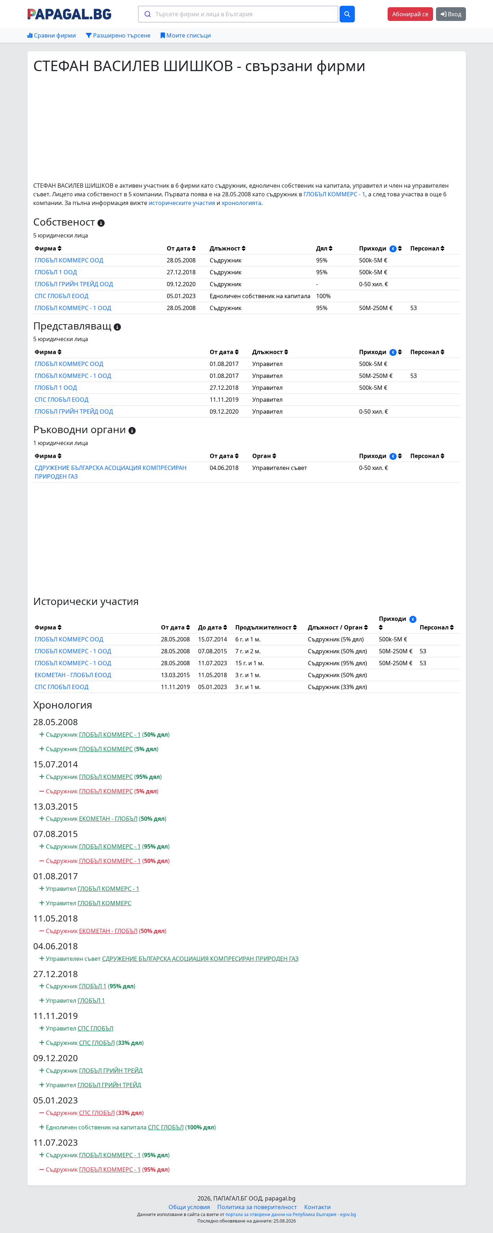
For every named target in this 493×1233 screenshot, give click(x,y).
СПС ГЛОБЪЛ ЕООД (61, 296)
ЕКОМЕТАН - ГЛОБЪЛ (108, 819)
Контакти (317, 1207)
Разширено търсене (121, 35)
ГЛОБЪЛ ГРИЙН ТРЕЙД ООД (74, 284)
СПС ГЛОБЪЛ (95, 1028)
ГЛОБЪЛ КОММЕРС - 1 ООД (73, 308)
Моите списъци (188, 35)
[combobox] (238, 14)
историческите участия (182, 203)
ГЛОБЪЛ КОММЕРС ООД (69, 260)
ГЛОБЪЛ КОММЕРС (106, 749)
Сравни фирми (54, 35)
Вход (453, 14)
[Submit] (147, 14)
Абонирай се (410, 14)
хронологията (241, 203)
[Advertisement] (246, 127)
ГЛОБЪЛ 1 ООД (56, 272)
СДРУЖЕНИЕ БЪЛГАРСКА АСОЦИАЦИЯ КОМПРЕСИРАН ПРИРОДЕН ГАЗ (200, 959)
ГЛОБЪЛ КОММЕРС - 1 (334, 194)
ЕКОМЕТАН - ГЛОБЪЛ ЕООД (73, 675)
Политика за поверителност (257, 1207)
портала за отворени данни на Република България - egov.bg (291, 1214)
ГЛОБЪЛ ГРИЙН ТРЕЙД (111, 1071)
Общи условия (189, 1207)
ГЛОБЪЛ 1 (92, 986)
